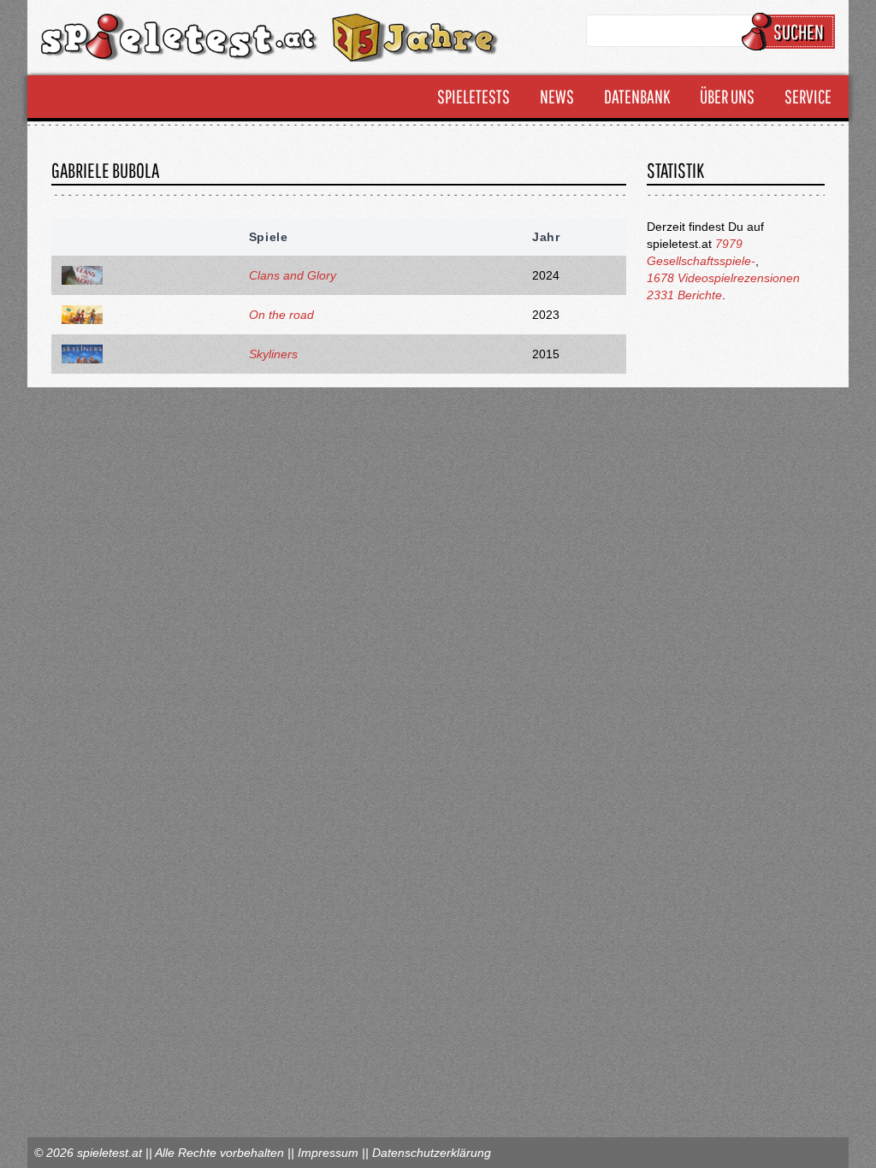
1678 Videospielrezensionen (723, 278)
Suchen (798, 32)
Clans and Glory (292, 275)
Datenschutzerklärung (431, 1152)
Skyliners (273, 354)
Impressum (328, 1152)
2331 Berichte (684, 295)
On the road (281, 314)
